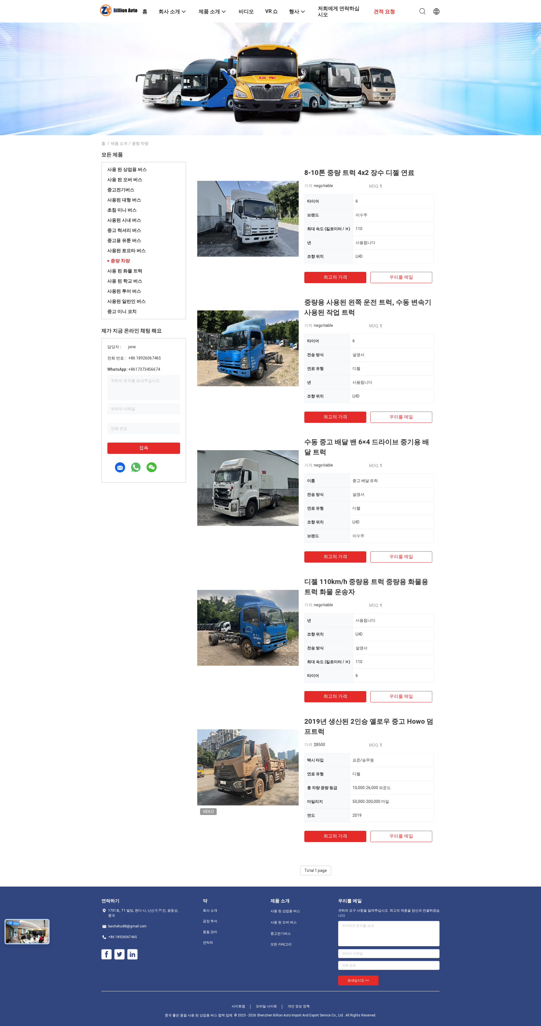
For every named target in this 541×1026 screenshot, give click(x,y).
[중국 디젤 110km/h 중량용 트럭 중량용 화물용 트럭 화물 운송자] (248, 627)
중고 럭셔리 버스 (124, 230)
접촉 (143, 447)
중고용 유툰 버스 (124, 240)
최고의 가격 (335, 277)
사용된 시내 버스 (124, 220)
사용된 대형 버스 (124, 200)
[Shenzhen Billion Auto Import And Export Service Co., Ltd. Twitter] (119, 954)
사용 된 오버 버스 (124, 179)
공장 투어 (210, 921)
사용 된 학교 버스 (124, 281)
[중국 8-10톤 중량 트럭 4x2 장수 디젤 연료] (248, 218)
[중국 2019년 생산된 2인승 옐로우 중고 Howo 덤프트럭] (248, 767)
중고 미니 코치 (122, 311)
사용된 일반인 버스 (126, 301)
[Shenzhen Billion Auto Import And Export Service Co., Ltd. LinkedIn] (132, 954)
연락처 (208, 943)
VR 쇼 (271, 11)
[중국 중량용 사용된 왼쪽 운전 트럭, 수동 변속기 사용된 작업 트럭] (248, 348)
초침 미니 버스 (122, 210)
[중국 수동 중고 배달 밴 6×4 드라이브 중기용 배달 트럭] (248, 487)
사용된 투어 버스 (124, 291)
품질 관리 (210, 932)
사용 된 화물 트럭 (124, 271)
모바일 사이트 (266, 1006)
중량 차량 (120, 260)
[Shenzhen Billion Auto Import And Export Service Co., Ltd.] (118, 10)
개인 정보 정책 (299, 1006)
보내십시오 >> (358, 980)
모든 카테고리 (281, 944)
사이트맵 (238, 1006)
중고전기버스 (120, 189)
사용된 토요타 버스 (126, 250)
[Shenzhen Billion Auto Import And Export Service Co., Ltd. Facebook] (106, 954)
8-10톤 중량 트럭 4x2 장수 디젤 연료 (359, 173)
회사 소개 (210, 910)
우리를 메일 (401, 277)
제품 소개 (119, 143)
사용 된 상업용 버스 (127, 169)
